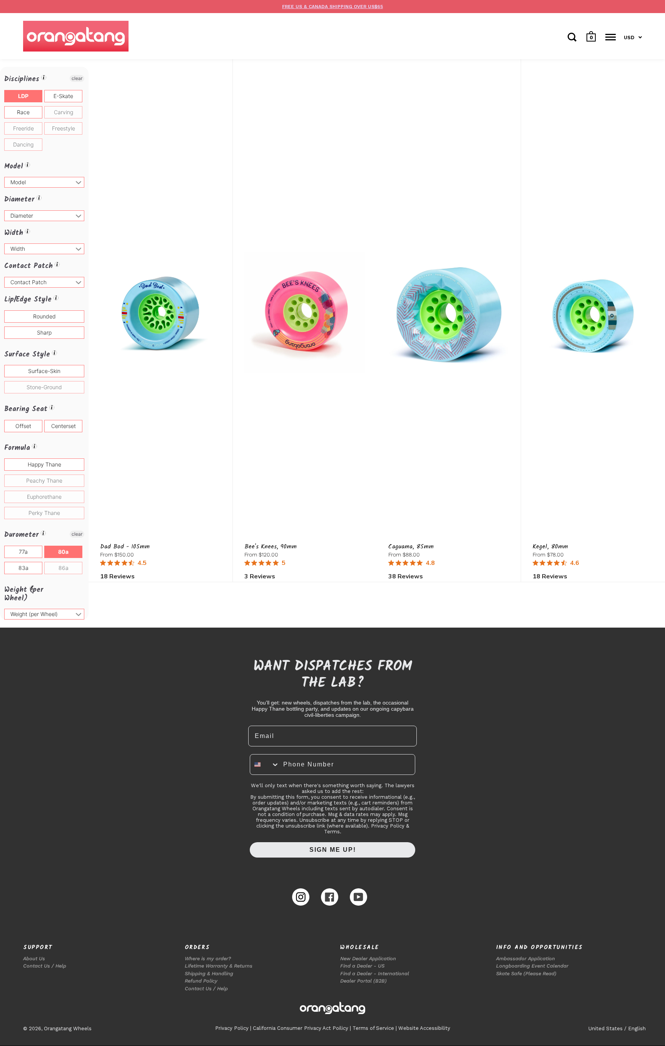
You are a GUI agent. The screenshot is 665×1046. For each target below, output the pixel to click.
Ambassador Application (525, 958)
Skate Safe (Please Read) (526, 973)
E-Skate (63, 96)
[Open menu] (610, 37)
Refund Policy (201, 981)
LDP (23, 96)
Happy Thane (44, 464)
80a (63, 551)
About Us (34, 958)
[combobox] (264, 765)
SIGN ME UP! (332, 849)
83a (23, 568)
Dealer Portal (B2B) (363, 981)
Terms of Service (373, 1028)
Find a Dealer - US (362, 966)
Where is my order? (208, 958)
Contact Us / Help (44, 966)
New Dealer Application (368, 958)
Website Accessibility (424, 1028)
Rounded (44, 316)
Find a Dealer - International (374, 973)
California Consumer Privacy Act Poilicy (300, 1028)
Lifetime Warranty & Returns (218, 966)
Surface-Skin (44, 371)
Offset (23, 426)
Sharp (44, 332)
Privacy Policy (232, 1028)
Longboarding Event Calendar (532, 966)
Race (23, 112)
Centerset (63, 426)
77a (23, 551)
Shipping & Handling (209, 973)
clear (77, 78)
